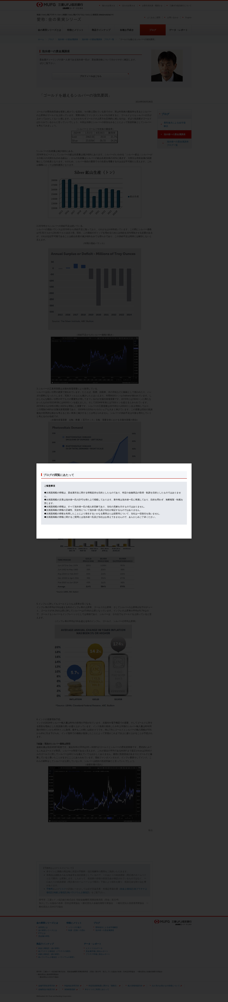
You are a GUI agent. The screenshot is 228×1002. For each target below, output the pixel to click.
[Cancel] (150, 532)
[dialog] (114, 501)
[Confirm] (77, 532)
